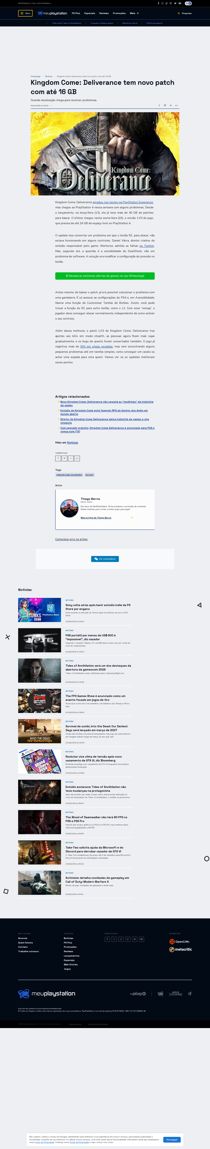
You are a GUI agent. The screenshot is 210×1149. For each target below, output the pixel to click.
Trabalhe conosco (28, 951)
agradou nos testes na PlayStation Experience (123, 202)
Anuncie (22, 938)
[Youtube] (180, 3)
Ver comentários (107, 559)
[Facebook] (158, 3)
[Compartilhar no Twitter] (171, 105)
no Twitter (146, 246)
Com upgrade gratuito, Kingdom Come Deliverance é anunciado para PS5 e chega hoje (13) (107, 429)
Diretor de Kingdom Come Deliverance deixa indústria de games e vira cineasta (104, 420)
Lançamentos (71, 955)
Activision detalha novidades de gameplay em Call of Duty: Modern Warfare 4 (97, 880)
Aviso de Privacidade (44, 1142)
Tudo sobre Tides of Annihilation (66, 23)
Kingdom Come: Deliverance (69, 475)
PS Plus (76, 13)
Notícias (48, 76)
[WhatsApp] (71, 458)
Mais (132, 13)
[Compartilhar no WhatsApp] (165, 105)
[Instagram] (162, 3)
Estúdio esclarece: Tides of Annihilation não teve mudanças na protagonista (96, 789)
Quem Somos (25, 942)
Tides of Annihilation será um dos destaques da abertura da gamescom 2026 (98, 667)
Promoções (119, 13)
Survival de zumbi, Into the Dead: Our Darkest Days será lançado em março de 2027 (97, 728)
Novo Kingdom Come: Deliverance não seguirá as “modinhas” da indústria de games (106, 403)
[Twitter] (175, 3)
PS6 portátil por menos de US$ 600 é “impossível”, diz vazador (91, 637)
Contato (23, 946)
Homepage (36, 76)
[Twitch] (171, 3)
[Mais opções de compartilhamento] (176, 105)
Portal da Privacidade (79, 1142)
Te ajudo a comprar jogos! (102, 23)
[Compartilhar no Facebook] (159, 105)
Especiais (89, 13)
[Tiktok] (167, 3)
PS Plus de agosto (155, 23)
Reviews (104, 13)
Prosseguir (172, 1140)
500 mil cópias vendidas (96, 346)
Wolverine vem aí (130, 23)
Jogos (67, 968)
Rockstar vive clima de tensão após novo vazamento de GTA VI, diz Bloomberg (94, 758)
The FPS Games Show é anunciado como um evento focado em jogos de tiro (95, 698)
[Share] (77, 458)
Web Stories (71, 964)
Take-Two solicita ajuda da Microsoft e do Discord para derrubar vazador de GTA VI (94, 849)
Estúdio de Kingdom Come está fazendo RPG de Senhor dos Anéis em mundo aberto (104, 412)
